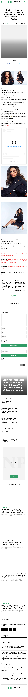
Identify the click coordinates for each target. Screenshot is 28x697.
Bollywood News (5, 507)
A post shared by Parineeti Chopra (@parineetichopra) (14, 161)
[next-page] (24, 365)
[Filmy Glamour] (14, 297)
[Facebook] (3, 629)
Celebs (14, 8)
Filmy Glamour (8, 23)
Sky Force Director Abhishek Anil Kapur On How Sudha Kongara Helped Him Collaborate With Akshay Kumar (9, 420)
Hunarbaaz (8, 272)
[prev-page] (21, 365)
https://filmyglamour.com (14, 305)
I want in (13, 355)
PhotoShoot (13, 274)
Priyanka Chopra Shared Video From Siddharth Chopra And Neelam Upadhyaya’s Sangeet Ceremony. (9, 400)
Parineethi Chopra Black (17, 272)
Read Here (7, 125)
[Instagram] (6, 629)
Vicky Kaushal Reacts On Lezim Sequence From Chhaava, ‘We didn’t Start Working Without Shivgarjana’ (13, 385)
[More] (23, 63)
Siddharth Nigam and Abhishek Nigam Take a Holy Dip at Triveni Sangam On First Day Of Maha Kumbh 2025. (9, 439)
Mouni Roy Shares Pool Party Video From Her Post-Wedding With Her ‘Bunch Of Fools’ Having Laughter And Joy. (14, 253)
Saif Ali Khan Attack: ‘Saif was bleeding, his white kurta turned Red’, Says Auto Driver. (9, 430)
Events (3, 539)
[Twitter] (10, 629)
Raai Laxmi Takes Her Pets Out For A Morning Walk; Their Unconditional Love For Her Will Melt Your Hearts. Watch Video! (14, 261)
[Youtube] (14, 629)
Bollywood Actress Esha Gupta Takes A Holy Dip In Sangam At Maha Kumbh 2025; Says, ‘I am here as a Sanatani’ (9, 410)
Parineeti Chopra (6, 274)
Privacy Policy (15, 358)
